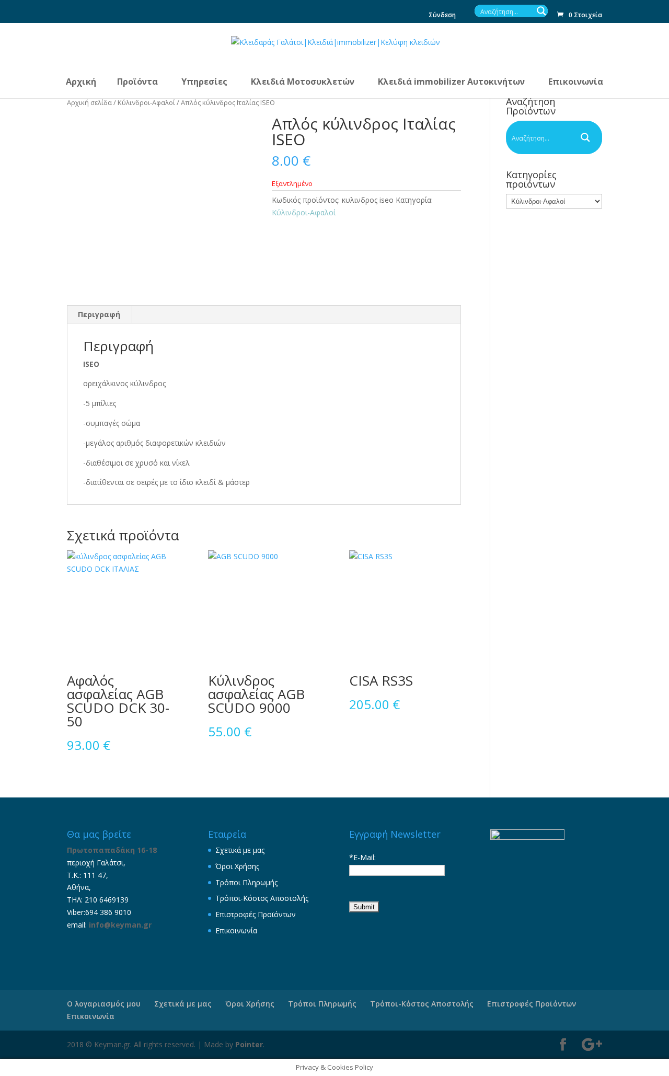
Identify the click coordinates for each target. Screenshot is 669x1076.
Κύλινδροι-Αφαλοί (146, 102)
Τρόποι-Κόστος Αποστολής (261, 898)
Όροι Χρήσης (237, 866)
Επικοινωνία (236, 930)
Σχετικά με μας (239, 850)
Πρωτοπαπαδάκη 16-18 (112, 850)
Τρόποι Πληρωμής (246, 882)
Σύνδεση (442, 15)
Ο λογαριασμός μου (104, 1004)
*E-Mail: (362, 857)
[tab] (99, 314)
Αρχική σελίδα (89, 102)
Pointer (249, 1044)
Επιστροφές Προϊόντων (255, 914)
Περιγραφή (99, 314)
